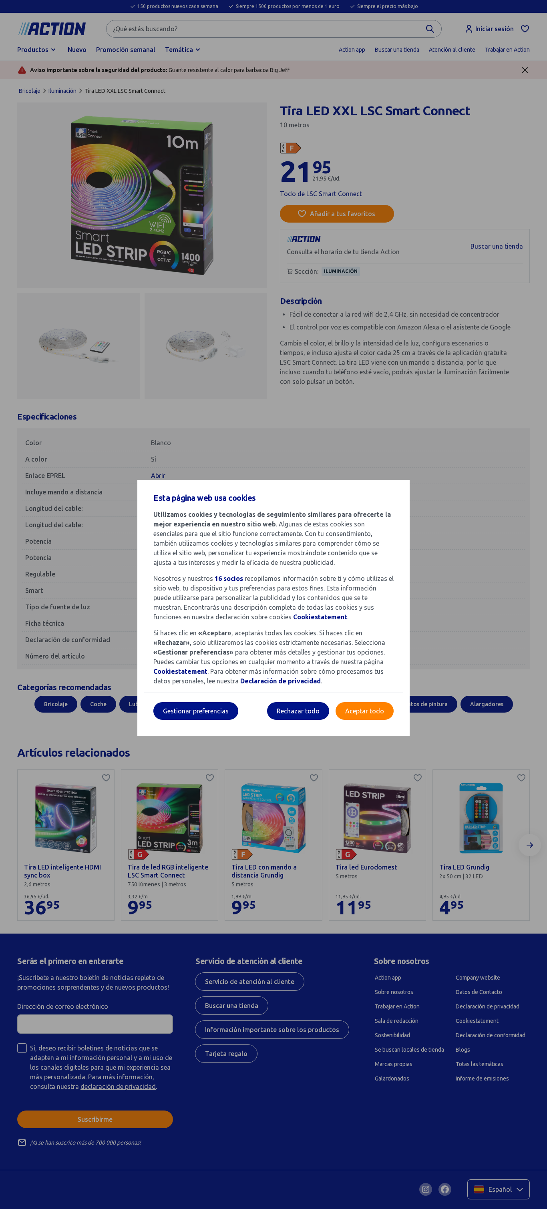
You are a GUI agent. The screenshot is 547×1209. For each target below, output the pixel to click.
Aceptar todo (364, 711)
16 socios (229, 578)
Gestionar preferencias (196, 711)
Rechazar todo (298, 711)
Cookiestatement (320, 617)
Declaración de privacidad (280, 681)
